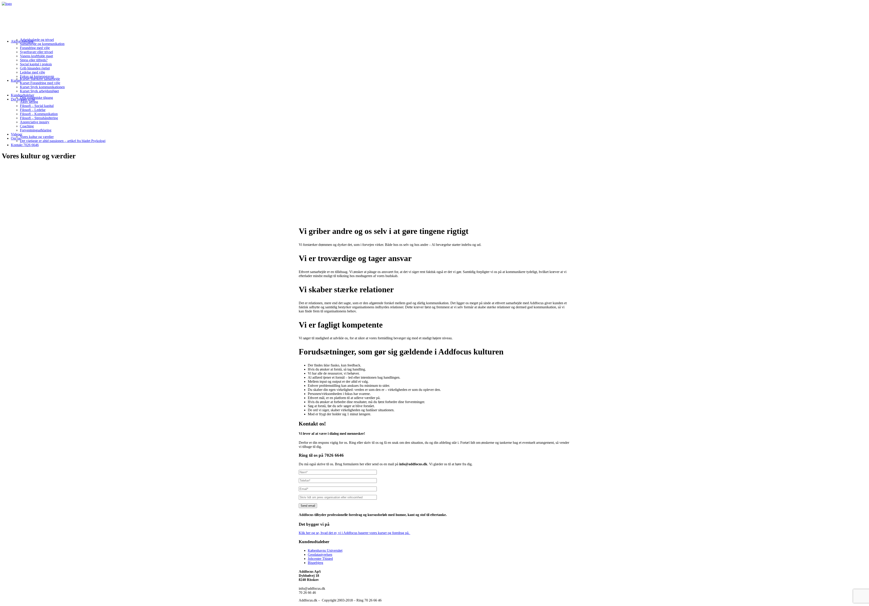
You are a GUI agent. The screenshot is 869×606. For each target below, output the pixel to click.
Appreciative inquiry (34, 122)
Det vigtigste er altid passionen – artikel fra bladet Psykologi (62, 141)
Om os (15, 138)
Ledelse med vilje (32, 72)
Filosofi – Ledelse (32, 110)
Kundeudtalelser (22, 95)
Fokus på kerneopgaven (37, 76)
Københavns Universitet (325, 550)
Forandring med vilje (35, 48)
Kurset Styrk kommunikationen (42, 87)
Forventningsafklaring (35, 130)
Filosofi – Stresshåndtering (39, 118)
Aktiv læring (29, 102)
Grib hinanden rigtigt (35, 68)
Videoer (16, 134)
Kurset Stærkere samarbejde (40, 79)
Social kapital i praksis (36, 64)
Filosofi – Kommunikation (39, 114)
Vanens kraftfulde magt (36, 56)
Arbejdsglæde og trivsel (37, 40)
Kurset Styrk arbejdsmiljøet (39, 91)
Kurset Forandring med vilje (40, 83)
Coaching (27, 126)
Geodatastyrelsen (320, 554)
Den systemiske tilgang (36, 98)
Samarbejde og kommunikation (42, 44)
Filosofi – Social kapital (37, 106)
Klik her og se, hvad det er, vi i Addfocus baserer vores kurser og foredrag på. (354, 533)
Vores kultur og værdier (37, 137)
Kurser (16, 80)
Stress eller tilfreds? (34, 60)
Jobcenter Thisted (320, 559)
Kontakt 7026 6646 (25, 145)
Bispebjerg (315, 563)
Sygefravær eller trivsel (36, 52)
